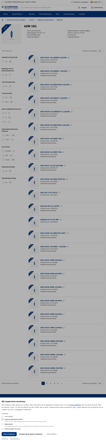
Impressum (5, 438)
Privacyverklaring (75, 405)
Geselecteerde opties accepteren (30, 434)
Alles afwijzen (52, 434)
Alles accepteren (9, 434)
